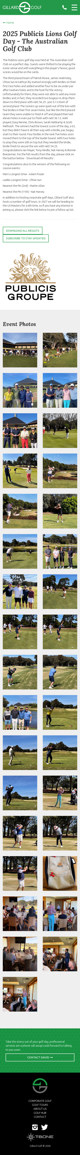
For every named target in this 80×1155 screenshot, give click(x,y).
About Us (40, 1108)
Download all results (22, 230)
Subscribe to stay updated (26, 238)
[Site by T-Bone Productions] (40, 1137)
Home (10, 22)
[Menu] (74, 7)
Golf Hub (40, 1112)
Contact (40, 1116)
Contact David (38, 1057)
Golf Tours (40, 1104)
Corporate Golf (40, 1100)
